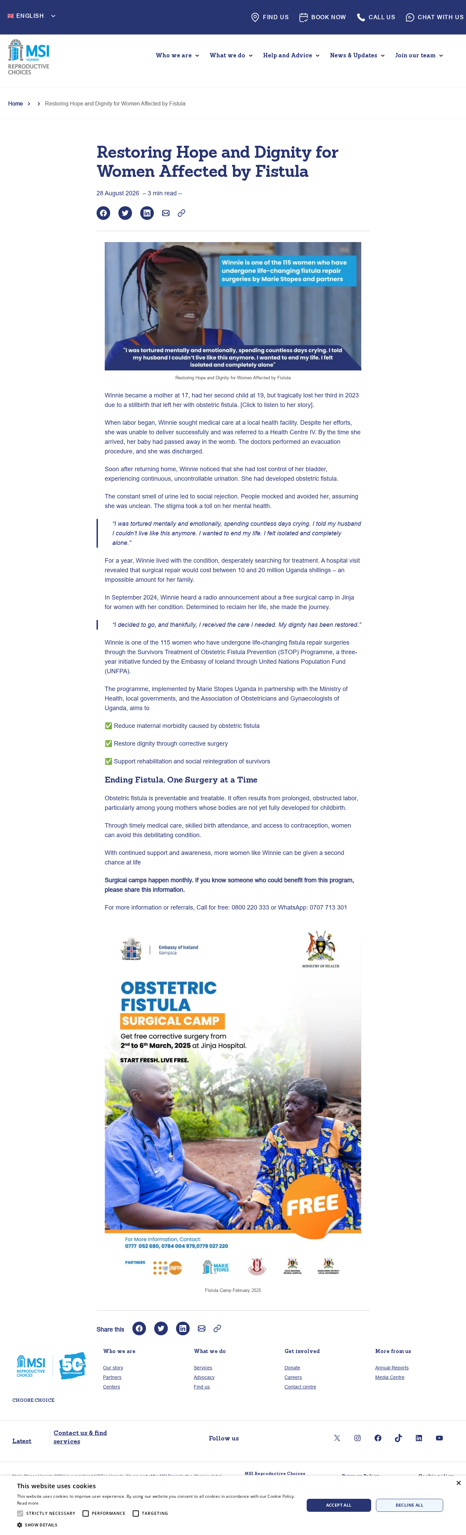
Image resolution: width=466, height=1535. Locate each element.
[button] (156, 1525)
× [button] (458, 1482)
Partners (112, 1377)
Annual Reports (392, 1367)
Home (15, 103)
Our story (113, 1367)
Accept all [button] (339, 1505)
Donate (292, 1367)
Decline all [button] (409, 1505)
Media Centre (390, 1377)
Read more (28, 1503)
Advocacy (204, 1377)
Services (203, 1367)
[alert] (233, 1505)
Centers (111, 1386)
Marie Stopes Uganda (226, 689)
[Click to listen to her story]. (277, 404)
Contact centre (300, 1386)
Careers (293, 1377)
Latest (21, 1441)
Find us (202, 1386)
